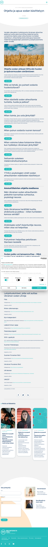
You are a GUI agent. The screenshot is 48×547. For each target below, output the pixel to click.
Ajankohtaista (23, 18)
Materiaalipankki (38, 538)
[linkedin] (28, 395)
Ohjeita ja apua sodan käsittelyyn (27, 7)
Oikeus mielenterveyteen (22, 538)
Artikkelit (19, 7)
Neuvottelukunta (5, 539)
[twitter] (23, 395)
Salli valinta (24, 287)
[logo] (2, 2)
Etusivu (16, 7)
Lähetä (4, 519)
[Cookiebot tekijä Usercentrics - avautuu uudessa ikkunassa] (41, 258)
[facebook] (18, 395)
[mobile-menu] (46, 2)
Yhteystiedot (13, 538)
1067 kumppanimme (8, 264)
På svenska (31, 538)
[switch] (18, 280)
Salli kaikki (39, 287)
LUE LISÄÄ (8, 95)
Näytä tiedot (41, 284)
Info (9, 538)
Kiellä (9, 287)
